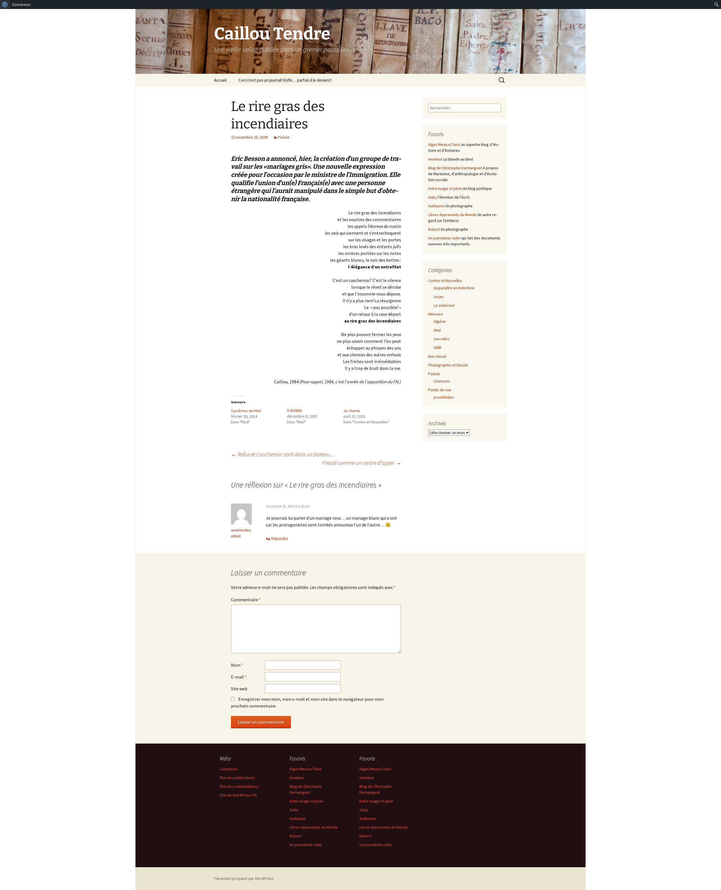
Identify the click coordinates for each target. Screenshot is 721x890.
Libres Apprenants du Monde (452, 214)
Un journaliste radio (444, 238)
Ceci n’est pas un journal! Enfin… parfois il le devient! (285, 80)
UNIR (437, 347)
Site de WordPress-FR (238, 795)
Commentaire (246, 599)
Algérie (440, 321)
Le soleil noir (444, 305)
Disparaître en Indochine (454, 287)
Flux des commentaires (239, 786)
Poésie (284, 137)
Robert (434, 229)
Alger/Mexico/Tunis (444, 144)
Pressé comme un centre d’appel (361, 462)
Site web (239, 688)
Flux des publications (237, 777)
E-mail (239, 677)
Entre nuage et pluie (445, 188)
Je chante (351, 410)
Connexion (228, 768)
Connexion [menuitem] (21, 4)
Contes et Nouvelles (445, 280)
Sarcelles (441, 338)
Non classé (437, 356)
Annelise (435, 159)
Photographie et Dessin (448, 365)
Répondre (279, 538)
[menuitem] (5, 4)
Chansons (442, 381)
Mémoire (435, 314)
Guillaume (436, 205)
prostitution (444, 397)
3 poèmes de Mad (246, 410)
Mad (437, 330)
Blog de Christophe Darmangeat (455, 167)
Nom (237, 665)
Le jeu (439, 296)
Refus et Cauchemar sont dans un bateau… (283, 454)
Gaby (432, 197)
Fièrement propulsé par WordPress (244, 878)
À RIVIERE (294, 410)
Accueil (220, 80)
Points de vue (439, 389)
